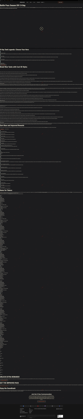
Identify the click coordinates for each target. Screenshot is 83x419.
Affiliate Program (22, 411)
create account (81, 0)
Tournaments (38, 2)
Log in (78, 0)
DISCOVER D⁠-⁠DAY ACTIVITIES (41, 401)
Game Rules (30, 411)
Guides (30, 2)
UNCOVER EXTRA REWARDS (4, 380)
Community (42, 2)
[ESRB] (60, 416)
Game (27, 2)
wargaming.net (23, 416)
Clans (34, 2)
